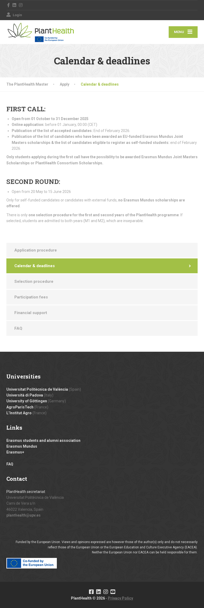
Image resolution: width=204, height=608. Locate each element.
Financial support (30, 312)
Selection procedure (33, 281)
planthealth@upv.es (23, 515)
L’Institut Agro (19, 413)
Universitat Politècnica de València (37, 389)
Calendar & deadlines (34, 265)
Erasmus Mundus (21, 446)
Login (17, 15)
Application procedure (35, 250)
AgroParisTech (19, 407)
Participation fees (31, 297)
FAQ (18, 328)
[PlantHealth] (40, 32)
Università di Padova (24, 395)
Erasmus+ (15, 452)
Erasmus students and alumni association (43, 440)
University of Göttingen (26, 401)
